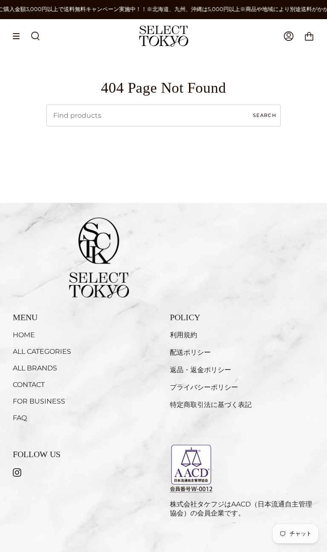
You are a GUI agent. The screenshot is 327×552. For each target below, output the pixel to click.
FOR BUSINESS (39, 401)
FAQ (20, 418)
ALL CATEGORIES (42, 351)
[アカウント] (289, 36)
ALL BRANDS (35, 368)
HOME (24, 335)
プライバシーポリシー (204, 387)
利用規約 (183, 335)
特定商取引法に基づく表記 (211, 405)
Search (264, 115)
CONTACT (29, 385)
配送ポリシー (190, 352)
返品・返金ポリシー (200, 370)
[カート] (309, 36)
